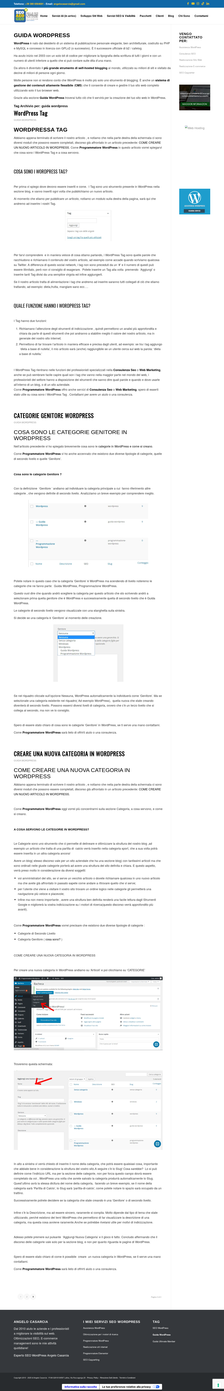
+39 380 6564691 (34, 4)
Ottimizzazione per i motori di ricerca (100, 1334)
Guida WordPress (25, 120)
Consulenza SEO (187, 53)
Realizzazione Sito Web (190, 59)
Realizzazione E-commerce (192, 66)
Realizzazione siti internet (95, 1346)
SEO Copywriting (91, 1359)
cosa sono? (53, 939)
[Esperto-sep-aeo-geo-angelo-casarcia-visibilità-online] (33, 16)
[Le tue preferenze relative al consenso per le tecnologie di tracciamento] (218, 1385)
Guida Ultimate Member (164, 1341)
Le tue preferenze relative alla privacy (126, 1386)
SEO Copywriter (186, 72)
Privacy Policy (92, 1377)
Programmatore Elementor (95, 1353)
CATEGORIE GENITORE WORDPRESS (54, 415)
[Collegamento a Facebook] (188, 3)
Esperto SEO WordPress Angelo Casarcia (41, 1355)
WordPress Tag (31, 113)
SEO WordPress (160, 1327)
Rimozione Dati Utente (109, 1377)
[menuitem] (44, 16)
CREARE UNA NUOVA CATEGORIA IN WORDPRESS (69, 753)
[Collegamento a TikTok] (202, 3)
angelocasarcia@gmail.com (69, 4)
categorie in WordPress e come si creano (125, 446)
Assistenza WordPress (190, 47)
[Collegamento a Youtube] (193, 3)
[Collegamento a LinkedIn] (207, 3)
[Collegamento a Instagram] (197, 3)
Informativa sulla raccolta (81, 1386)
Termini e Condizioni (127, 1377)
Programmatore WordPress (96, 1340)
